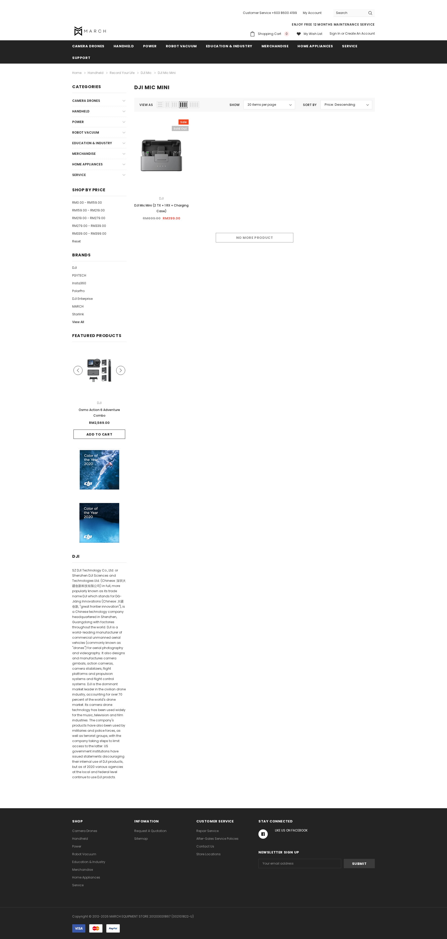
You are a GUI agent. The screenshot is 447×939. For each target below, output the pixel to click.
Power (150, 46)
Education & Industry (229, 46)
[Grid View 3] (174, 104)
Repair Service (207, 831)
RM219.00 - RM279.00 (88, 218)
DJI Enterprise (82, 298)
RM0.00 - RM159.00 (87, 202)
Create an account (360, 33)
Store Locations (208, 854)
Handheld (124, 46)
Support (81, 57)
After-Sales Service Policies (217, 838)
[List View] (160, 104)
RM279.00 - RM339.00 (89, 226)
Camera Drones (88, 46)
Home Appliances (315, 46)
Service (349, 46)
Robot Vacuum (181, 46)
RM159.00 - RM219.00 (88, 210)
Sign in (335, 33)
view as (146, 105)
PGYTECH (79, 275)
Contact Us (205, 846)
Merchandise (275, 46)
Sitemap (141, 838)
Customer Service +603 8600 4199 (270, 13)
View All (78, 322)
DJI (74, 267)
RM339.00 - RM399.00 (89, 233)
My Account (312, 13)
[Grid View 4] (183, 104)
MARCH (78, 306)
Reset (76, 241)
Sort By (310, 105)
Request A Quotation (150, 831)
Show (234, 105)
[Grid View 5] (194, 104)
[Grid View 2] (167, 104)
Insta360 (79, 283)
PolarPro (78, 291)
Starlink (78, 314)
